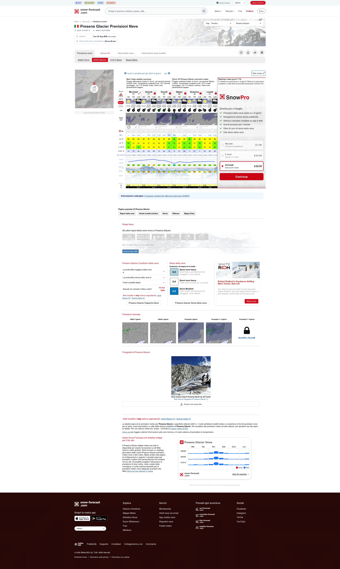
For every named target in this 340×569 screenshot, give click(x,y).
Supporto (104, 543)
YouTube (241, 521)
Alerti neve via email (168, 513)
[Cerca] (204, 11)
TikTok (240, 517)
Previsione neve (84, 53)
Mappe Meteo (132, 59)
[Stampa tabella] (262, 52)
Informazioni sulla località (154, 53)
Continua (241, 177)
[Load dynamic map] (94, 89)
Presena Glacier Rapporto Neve (144, 302)
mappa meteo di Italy (179, 428)
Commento (151, 543)
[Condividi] (255, 52)
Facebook (241, 508)
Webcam (175, 213)
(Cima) (84, 59)
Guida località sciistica (148, 213)
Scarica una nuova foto (192, 404)
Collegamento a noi (133, 543)
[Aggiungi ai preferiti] (241, 52)
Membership (165, 508)
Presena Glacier (100, 22)
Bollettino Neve (130, 517)
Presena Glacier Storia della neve (191, 302)
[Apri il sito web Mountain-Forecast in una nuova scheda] (89, 3)
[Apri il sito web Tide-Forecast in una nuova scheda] (100, 3)
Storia (165, 213)
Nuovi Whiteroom (131, 521)
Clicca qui (126, 432)
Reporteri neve (166, 521)
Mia (249, 11)
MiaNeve (127, 530)
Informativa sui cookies (120, 557)
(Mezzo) (100, 59)
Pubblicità (91, 543)
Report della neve (127, 213)
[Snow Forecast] (86, 11)
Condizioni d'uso (80, 557)
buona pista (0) (138, 298)
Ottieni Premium (258, 3)
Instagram (241, 513)
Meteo (217, 11)
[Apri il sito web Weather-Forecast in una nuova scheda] (110, 3)
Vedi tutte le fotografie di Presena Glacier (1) (191, 399)
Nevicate (229, 11)
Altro (121, 120)
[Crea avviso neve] (248, 52)
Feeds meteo (165, 525)
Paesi (76, 22)
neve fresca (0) (168, 418)
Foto (240, 11)
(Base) (116, 59)
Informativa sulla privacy (99, 557)
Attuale (103, 53)
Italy (86, 22)
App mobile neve (167, 517)
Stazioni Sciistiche (131, 508)
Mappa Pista (189, 213)
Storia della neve (126, 53)
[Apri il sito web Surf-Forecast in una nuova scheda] (78, 3)
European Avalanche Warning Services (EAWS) (167, 195)
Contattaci (116, 543)
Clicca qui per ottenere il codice (140, 471)
